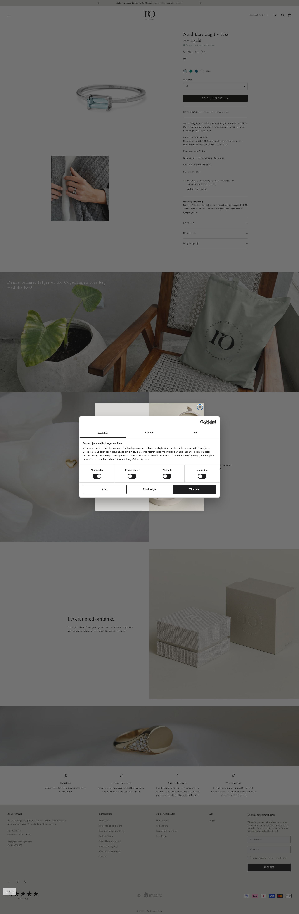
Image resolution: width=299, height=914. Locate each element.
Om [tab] (196, 432)
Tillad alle (194, 489)
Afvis (105, 489)
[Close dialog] (200, 407)
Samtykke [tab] (102, 433)
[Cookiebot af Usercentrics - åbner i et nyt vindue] (202, 422)
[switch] (132, 476)
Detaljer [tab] (149, 432)
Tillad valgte (149, 489)
